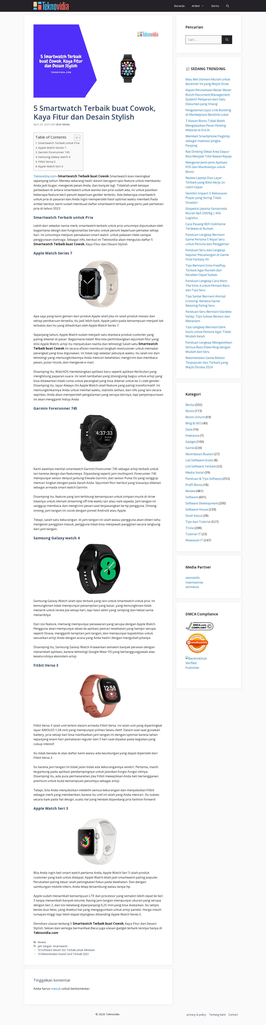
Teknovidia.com (44, 176)
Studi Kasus (193, 515)
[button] (228, 6)
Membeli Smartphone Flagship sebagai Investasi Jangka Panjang (207, 140)
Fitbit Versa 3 (47, 161)
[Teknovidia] (51, 6)
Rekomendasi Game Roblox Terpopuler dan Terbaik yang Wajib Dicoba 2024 (206, 362)
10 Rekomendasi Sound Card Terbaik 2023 (63, 954)
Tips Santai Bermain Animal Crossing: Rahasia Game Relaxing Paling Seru (205, 301)
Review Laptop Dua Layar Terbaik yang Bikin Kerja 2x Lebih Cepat (205, 182)
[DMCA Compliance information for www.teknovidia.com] (199, 629)
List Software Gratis (199, 460)
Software (191, 497)
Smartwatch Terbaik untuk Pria (58, 143)
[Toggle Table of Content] (75, 138)
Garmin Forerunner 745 (54, 152)
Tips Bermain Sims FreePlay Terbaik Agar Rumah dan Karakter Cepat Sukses (205, 270)
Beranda (179, 6)
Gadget (190, 442)
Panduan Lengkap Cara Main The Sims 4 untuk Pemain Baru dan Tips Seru (207, 285)
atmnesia (192, 587)
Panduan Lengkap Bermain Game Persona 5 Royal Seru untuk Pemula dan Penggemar (207, 239)
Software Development (201, 503)
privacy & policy (196, 1014)
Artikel (196, 6)
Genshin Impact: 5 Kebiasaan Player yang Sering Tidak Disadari (206, 197)
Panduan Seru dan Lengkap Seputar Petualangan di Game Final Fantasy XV (207, 254)
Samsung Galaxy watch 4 (54, 157)
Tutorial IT (193, 534)
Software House (196, 509)
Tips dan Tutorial (198, 522)
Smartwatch (60, 946)
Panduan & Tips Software (203, 478)
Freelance (192, 435)
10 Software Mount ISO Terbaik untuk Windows (66, 950)
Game (189, 448)
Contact (233, 1014)
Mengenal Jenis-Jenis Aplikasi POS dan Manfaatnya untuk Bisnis (206, 167)
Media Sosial (194, 472)
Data (188, 429)
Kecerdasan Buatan (199, 454)
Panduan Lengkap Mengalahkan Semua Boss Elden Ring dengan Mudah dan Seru (208, 347)
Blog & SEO (193, 423)
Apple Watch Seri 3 (50, 166)
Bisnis (189, 411)
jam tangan (44, 946)
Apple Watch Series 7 (52, 147)
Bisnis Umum (195, 417)
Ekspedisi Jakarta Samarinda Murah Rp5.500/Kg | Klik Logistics (206, 213)
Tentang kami (217, 1014)
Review (42, 942)
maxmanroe (194, 582)
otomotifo (192, 578)
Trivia (189, 528)
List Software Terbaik (200, 466)
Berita (215, 6)
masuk (56, 988)
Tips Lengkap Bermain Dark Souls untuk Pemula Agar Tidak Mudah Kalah (208, 331)
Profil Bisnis (193, 485)
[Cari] (227, 39)
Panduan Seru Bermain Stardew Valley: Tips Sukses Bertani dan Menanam (208, 316)
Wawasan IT (194, 540)
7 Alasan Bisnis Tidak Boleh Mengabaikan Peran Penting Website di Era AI (205, 125)
